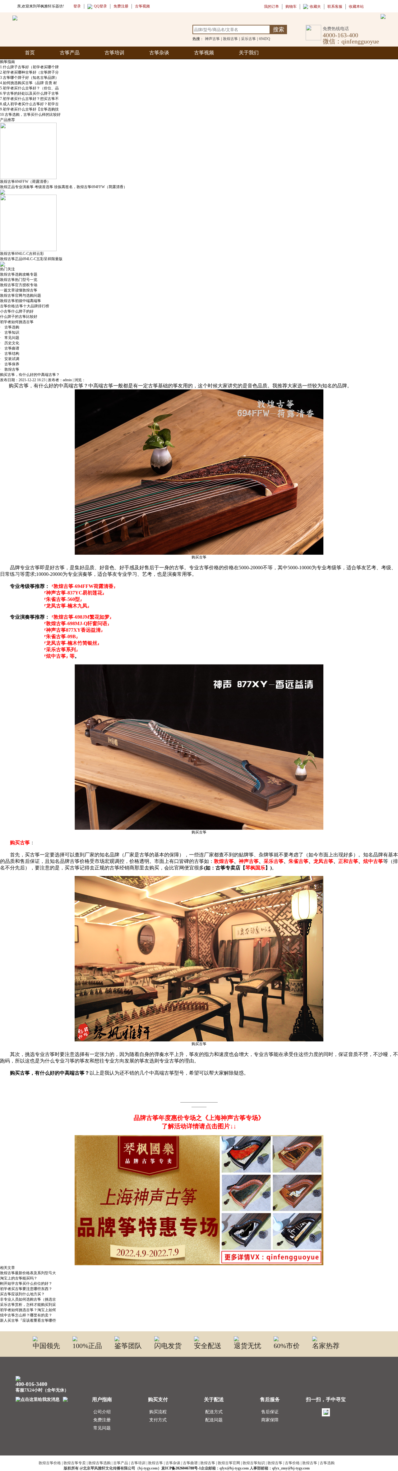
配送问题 (214, 1420)
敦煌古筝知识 (254, 1463)
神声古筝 (212, 39)
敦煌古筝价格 (50, 1463)
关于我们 (249, 52)
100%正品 (87, 1346)
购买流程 (158, 1412)
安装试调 (9, 359)
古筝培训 (114, 52)
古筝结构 (9, 353)
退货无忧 (247, 1346)
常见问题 (9, 338)
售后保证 (270, 1412)
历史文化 (9, 343)
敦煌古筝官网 (229, 1463)
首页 (30, 52)
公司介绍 (102, 1412)
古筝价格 (292, 1463)
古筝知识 (9, 332)
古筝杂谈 (159, 52)
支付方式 (158, 1420)
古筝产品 (70, 52)
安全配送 (207, 1346)
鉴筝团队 (128, 1346)
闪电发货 (168, 1346)
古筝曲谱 (9, 348)
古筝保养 (9, 364)
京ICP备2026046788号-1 (181, 1468)
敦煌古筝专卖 (74, 1463)
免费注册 (102, 1420)
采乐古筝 (248, 39)
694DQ (264, 39)
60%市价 (287, 1346)
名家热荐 (326, 1346)
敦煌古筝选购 (99, 1463)
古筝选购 (9, 327)
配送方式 (214, 1412)
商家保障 (270, 1420)
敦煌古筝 (230, 39)
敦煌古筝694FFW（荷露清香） (25, 181)
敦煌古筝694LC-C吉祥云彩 (22, 253)
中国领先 (46, 1346)
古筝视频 (204, 52)
